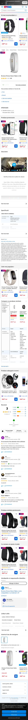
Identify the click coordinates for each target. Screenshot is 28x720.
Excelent (3, 478)
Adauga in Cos (16, 44)
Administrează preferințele (14, 718)
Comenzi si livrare (6, 687)
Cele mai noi (5, 101)
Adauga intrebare (14, 583)
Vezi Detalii (16, 676)
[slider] (4, 170)
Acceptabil (4, 461)
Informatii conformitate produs (8, 241)
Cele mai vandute (7, 98)
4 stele (14, 409)
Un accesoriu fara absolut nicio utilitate (13, 441)
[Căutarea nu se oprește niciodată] (7, 6)
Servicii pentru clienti (7, 683)
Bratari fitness (13, 50)
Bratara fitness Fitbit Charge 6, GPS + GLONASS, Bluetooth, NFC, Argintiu (10, 287)
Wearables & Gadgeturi (7, 620)
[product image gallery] (14, 63)
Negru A (7, 587)
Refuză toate (14, 714)
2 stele (14, 413)
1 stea (14, 415)
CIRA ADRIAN (9, 599)
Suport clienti (5, 690)
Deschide (25, 2)
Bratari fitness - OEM (19, 626)
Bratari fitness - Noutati (18, 623)
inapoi (3, 50)
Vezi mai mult (5, 203)
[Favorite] (22, 6)
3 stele (14, 411)
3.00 (10, 78)
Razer (5, 239)
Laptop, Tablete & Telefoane (8, 617)
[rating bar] (20, 408)
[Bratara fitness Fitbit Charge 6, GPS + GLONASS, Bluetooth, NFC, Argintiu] (9, 277)
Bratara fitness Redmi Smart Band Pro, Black (23, 312)
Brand (4, 95)
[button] (2, 451)
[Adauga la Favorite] (16, 19)
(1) (25, 407)
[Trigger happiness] (2, 6)
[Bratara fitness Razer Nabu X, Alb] (9, 658)
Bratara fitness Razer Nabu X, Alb (13, 312)
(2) (25, 411)
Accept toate (14, 711)
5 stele (14, 407)
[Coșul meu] (26, 6)
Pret (3, 92)
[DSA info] (17, 15)
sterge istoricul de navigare (7, 647)
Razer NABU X (5, 495)
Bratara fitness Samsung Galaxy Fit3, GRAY (8, 36)
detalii (12, 110)
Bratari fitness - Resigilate (7, 626)
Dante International (14, 697)
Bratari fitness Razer (22, 50)
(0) (25, 409)
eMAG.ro (4, 693)
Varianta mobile (14, 701)
